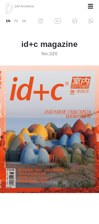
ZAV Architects (24, 6)
